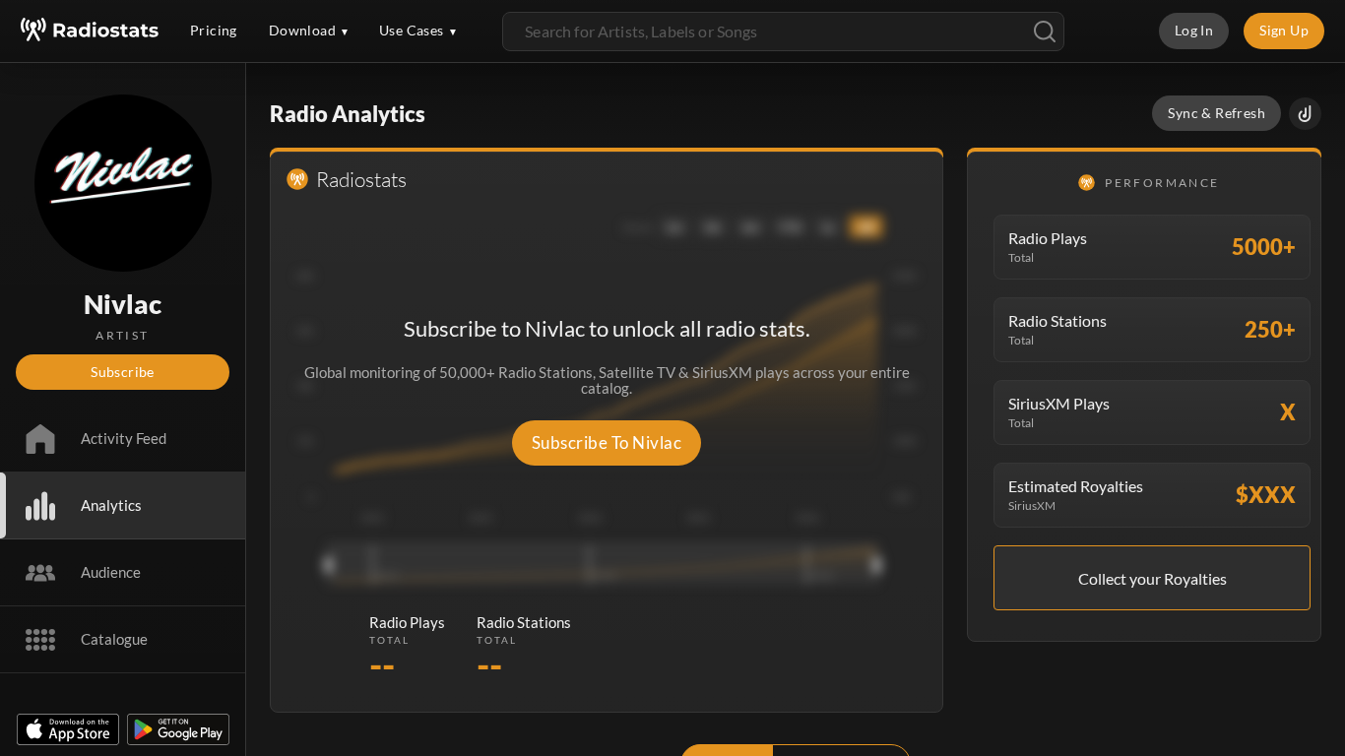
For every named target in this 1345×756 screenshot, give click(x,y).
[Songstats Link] (1305, 113)
